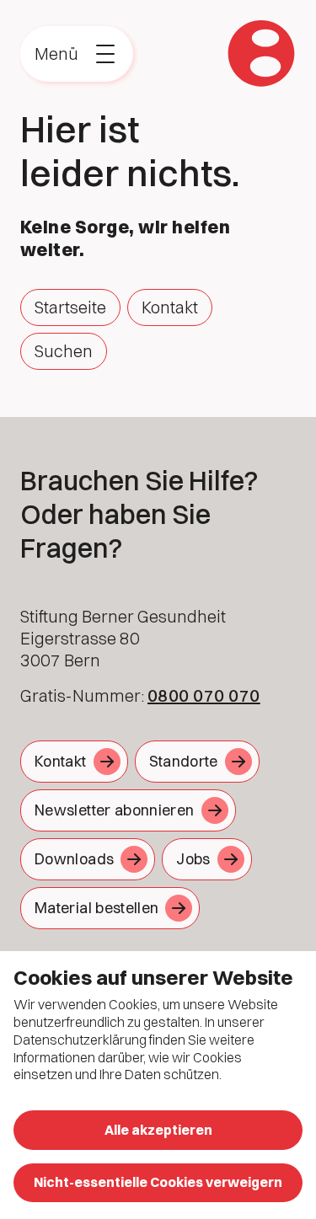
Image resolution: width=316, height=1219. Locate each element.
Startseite (70, 307)
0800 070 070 (203, 695)
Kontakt (170, 307)
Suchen (64, 350)
